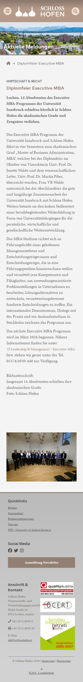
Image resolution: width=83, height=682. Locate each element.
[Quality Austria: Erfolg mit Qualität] (56, 588)
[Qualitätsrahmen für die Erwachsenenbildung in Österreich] (57, 605)
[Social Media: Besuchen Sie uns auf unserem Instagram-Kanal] (22, 550)
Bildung (12, 508)
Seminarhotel (15, 513)
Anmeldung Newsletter (41, 562)
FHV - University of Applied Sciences (29, 530)
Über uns (13, 524)
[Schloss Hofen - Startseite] (39, 11)
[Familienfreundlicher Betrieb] (57, 632)
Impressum (48, 661)
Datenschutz (64, 661)
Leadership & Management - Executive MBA (43, 349)
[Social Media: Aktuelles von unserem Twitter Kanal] (16, 550)
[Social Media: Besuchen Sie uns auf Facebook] (10, 550)
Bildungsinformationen (21, 519)
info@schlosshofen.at (20, 640)
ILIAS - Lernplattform (41, 673)
